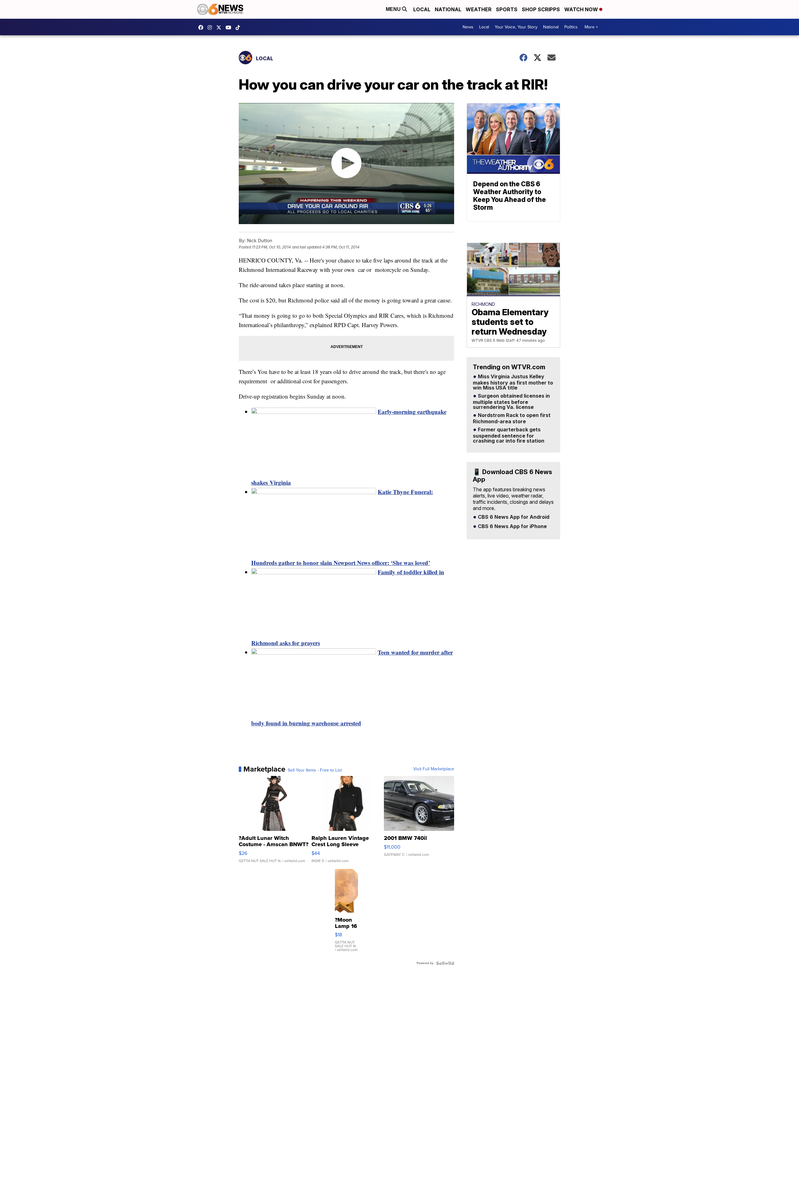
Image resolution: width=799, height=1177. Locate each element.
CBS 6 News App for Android (513, 517)
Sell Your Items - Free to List (315, 770)
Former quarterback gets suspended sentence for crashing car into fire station (508, 435)
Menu (394, 9)
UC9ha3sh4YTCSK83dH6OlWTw (230, 27)
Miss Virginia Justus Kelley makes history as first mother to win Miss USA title (513, 382)
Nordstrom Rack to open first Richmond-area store (512, 418)
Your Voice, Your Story (516, 27)
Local (421, 9)
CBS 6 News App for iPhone (512, 526)
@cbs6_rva (239, 27)
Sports (506, 9)
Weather (479, 9)
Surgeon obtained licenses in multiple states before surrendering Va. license (511, 401)
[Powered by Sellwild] (445, 963)
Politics (571, 27)
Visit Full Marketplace (433, 769)
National (448, 9)
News (468, 27)
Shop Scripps (541, 9)
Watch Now (581, 9)
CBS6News (202, 27)
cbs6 (211, 27)
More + (591, 27)
